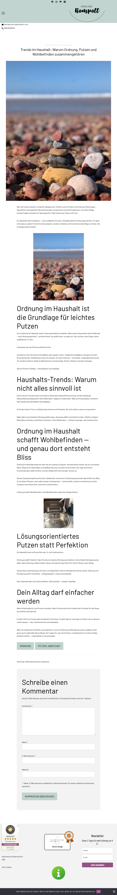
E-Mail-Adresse (28, 756)
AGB (3, 859)
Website (25, 770)
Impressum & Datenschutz (12, 856)
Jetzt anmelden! (97, 865)
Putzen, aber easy (49, 645)
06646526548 (9, 28)
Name (25, 742)
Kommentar (27, 706)
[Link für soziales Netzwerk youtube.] (60, 1)
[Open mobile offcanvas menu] (3, 13)
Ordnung (25, 645)
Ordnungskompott (65, 45)
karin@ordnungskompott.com (16, 24)
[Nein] (114, 891)
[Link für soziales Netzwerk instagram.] (56, 1)
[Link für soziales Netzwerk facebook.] (52, 1)
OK (98, 891)
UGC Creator (7, 867)
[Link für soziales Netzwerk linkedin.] (65, 1)
